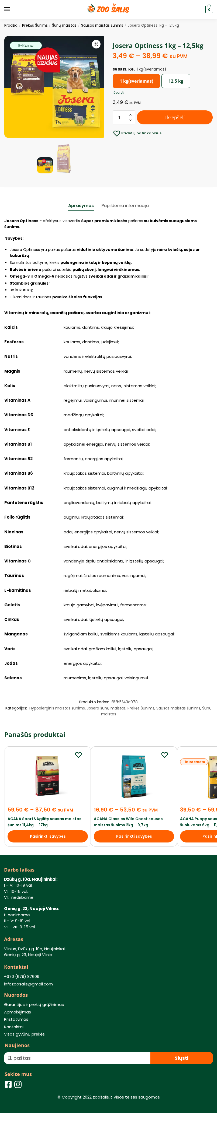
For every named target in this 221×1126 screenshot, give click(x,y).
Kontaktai (13, 1027)
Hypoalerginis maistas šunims (57, 708)
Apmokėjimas (17, 1012)
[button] (96, 44)
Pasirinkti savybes (48, 836)
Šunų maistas (64, 25)
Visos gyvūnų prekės (24, 1034)
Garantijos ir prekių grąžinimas (34, 1004)
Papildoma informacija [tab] (125, 205)
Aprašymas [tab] (81, 205)
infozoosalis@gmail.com (28, 984)
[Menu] (12, 9)
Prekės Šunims (35, 25)
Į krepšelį (174, 117)
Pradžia (11, 25)
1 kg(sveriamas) (136, 81)
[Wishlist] (78, 755)
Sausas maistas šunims (102, 25)
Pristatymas (16, 1019)
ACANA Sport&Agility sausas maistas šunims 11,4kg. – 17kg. (44, 822)
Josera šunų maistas (106, 708)
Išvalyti (118, 92)
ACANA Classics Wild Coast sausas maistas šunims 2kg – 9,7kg (128, 822)
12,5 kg (175, 81)
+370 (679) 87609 (21, 976)
